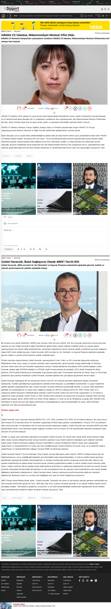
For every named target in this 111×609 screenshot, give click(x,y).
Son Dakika (5, 584)
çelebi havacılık (17, 498)
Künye (3, 590)
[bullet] (33, 249)
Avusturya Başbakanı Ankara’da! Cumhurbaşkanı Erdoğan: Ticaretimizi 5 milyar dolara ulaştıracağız (46, 16)
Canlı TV (35, 584)
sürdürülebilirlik (46, 498)
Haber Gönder (21, 597)
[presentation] (7, 16)
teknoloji (18, 156)
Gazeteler (20, 594)
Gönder (8, 249)
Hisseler (19, 584)
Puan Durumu (37, 590)
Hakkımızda (5, 587)
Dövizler (19, 587)
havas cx (7, 156)
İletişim (3, 580)
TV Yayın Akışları (54, 594)
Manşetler (20, 580)
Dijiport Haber (6, 31)
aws (5, 498)
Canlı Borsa (36, 580)
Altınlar (19, 590)
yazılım (29, 156)
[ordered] (30, 249)
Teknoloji (17, 31)
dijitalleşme (31, 498)
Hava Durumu (37, 587)
